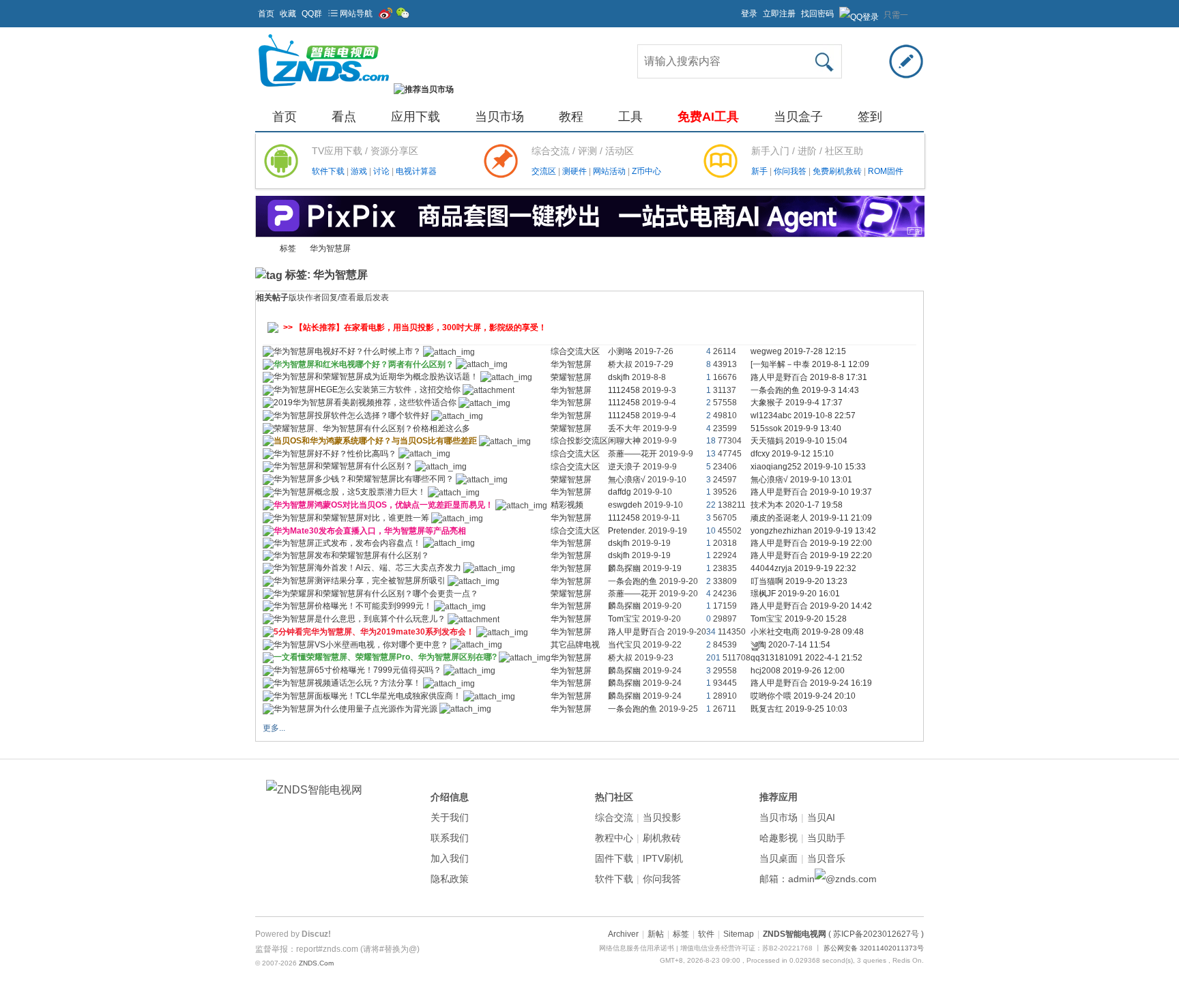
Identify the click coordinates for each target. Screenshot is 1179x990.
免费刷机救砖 (838, 171)
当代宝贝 (624, 645)
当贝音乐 (826, 858)
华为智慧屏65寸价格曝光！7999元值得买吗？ (357, 670)
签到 (870, 116)
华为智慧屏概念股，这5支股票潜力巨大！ (350, 492)
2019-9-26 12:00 (814, 670)
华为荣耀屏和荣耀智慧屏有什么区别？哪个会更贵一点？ (376, 593)
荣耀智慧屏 (571, 377)
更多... (274, 728)
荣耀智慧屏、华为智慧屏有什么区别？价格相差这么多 (372, 428)
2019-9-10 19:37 (841, 492)
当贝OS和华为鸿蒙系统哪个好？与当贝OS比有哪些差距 (375, 441)
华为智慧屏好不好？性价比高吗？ (335, 453)
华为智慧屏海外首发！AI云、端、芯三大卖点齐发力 (367, 567)
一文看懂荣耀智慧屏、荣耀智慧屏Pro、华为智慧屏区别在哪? (385, 657)
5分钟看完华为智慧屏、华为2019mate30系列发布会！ (374, 632)
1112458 (624, 390)
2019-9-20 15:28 (816, 619)
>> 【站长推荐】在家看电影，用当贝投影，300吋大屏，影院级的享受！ (415, 327)
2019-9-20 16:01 (809, 593)
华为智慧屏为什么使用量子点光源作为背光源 (355, 709)
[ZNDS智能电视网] (323, 89)
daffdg (619, 492)
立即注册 (779, 13)
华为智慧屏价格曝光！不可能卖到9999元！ (353, 606)
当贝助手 (826, 837)
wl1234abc (771, 415)
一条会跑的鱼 (775, 390)
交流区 (544, 171)
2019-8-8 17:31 (838, 377)
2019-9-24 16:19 (841, 683)
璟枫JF (763, 593)
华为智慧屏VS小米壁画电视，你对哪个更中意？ (361, 645)
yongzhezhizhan (781, 531)
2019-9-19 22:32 (825, 568)
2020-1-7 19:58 (814, 505)
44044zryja (771, 568)
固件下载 (614, 858)
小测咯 (620, 351)
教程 (571, 116)
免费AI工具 (708, 116)
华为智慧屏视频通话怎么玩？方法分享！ (347, 683)
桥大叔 (620, 364)
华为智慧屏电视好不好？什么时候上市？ (347, 351)
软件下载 (329, 171)
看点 (344, 116)
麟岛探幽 (624, 568)
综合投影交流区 (579, 441)
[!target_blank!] (268, 354)
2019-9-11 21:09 (841, 518)
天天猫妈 (767, 441)
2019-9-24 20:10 (825, 696)
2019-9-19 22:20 (841, 555)
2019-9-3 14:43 (830, 390)
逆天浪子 (624, 466)
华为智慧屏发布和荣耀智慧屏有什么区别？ (351, 555)
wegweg (766, 351)
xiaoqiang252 (776, 466)
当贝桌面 (778, 858)
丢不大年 (624, 428)
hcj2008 (766, 670)
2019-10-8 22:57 (825, 415)
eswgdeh (625, 505)
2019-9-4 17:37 (814, 402)
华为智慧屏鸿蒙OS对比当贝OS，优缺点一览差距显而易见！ (383, 505)
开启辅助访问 (734, 9)
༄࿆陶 (758, 645)
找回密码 (817, 13)
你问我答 (791, 171)
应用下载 (415, 116)
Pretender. (627, 531)
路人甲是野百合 (779, 377)
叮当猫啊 (767, 581)
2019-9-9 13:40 (812, 428)
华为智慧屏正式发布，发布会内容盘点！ (347, 543)
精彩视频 (567, 505)
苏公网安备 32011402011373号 (874, 948)
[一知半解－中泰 (780, 364)
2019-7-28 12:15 (815, 351)
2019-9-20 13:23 (816, 581)
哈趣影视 (778, 837)
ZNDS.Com (316, 963)
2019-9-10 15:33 (835, 466)
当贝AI (821, 817)
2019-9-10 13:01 (821, 479)
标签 (288, 248)
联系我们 (450, 837)
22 (711, 505)
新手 (760, 171)
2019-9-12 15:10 (803, 453)
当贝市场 (499, 116)
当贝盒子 (798, 116)
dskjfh (619, 377)
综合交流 (614, 817)
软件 (706, 934)
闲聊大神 (624, 441)
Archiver (623, 934)
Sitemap (738, 934)
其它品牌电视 (575, 645)
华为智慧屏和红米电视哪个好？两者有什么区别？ (364, 364)
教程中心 (614, 837)
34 (711, 632)
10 (711, 531)
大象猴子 (767, 402)
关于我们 (450, 817)
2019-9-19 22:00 (841, 543)
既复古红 (767, 709)
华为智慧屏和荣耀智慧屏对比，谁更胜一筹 (351, 518)
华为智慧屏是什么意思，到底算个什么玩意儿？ (360, 619)
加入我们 (450, 858)
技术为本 (767, 505)
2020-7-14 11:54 (799, 645)
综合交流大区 (575, 351)
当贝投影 (662, 817)
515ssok (766, 428)
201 (713, 658)
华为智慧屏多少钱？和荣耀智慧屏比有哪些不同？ (364, 479)
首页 (266, 13)
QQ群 (312, 13)
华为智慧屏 (330, 248)
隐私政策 (450, 878)
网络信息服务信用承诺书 (636, 948)
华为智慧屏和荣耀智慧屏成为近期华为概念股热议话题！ (376, 376)
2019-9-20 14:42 (841, 606)
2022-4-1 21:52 (833, 658)
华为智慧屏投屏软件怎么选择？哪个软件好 (351, 415)
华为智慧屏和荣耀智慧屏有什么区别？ (343, 466)
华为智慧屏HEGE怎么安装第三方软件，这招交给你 (367, 389)
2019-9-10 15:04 (816, 441)
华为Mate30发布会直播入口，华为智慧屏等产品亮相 (370, 531)
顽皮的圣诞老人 (779, 518)
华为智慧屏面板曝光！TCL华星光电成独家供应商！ (367, 696)
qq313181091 (777, 658)
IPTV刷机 (663, 858)
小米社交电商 (775, 632)
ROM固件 (885, 171)
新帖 (655, 934)
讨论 (382, 171)
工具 (630, 116)
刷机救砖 (662, 837)
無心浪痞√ (626, 479)
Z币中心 (646, 171)
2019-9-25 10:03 (816, 709)
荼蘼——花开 (632, 453)
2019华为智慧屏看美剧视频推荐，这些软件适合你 (365, 402)
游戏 (360, 171)
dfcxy (760, 453)
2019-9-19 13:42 (845, 531)
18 (711, 441)
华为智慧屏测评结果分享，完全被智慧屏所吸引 (360, 580)
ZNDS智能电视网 (260, 249)
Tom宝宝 (624, 619)
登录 (749, 13)
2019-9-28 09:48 (833, 632)
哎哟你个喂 (771, 696)
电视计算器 (416, 171)
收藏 (288, 13)
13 (711, 453)
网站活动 (610, 171)
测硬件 (575, 171)
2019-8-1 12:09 (840, 364)
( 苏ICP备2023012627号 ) (876, 934)
